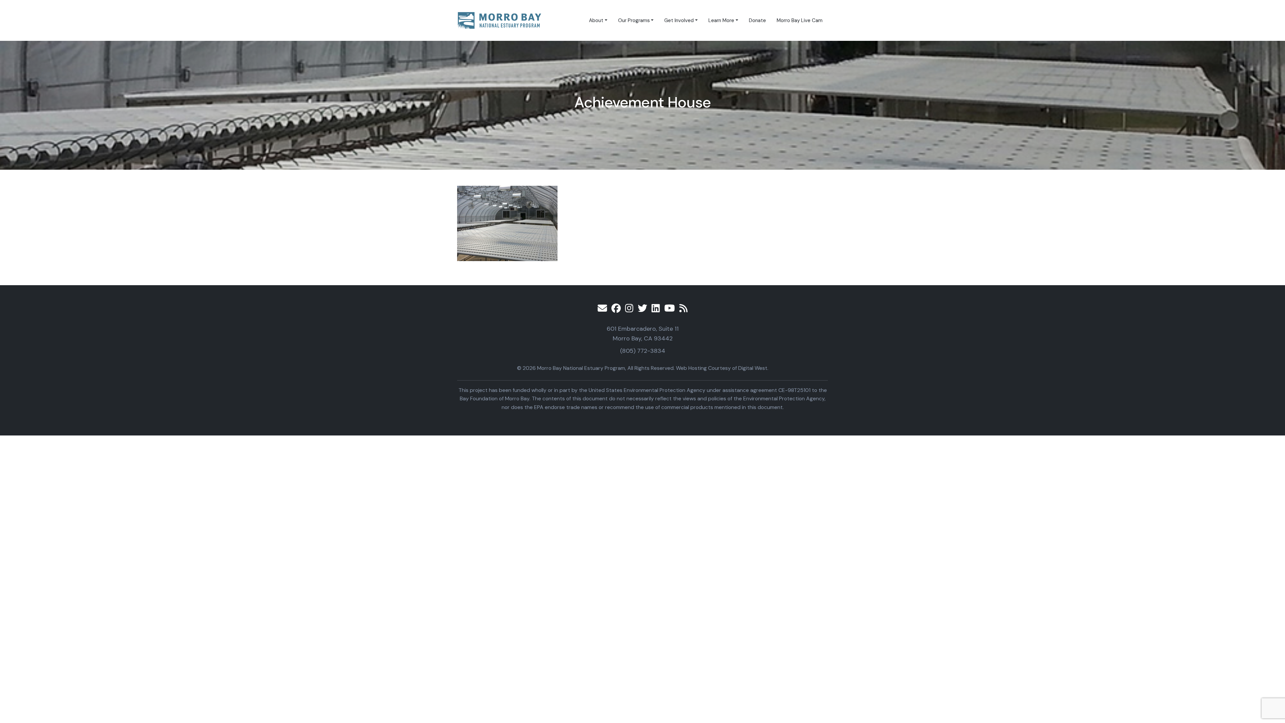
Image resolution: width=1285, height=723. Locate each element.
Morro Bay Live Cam (800, 20)
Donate (757, 20)
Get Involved (679, 20)
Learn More (721, 20)
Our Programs (634, 20)
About (596, 20)
